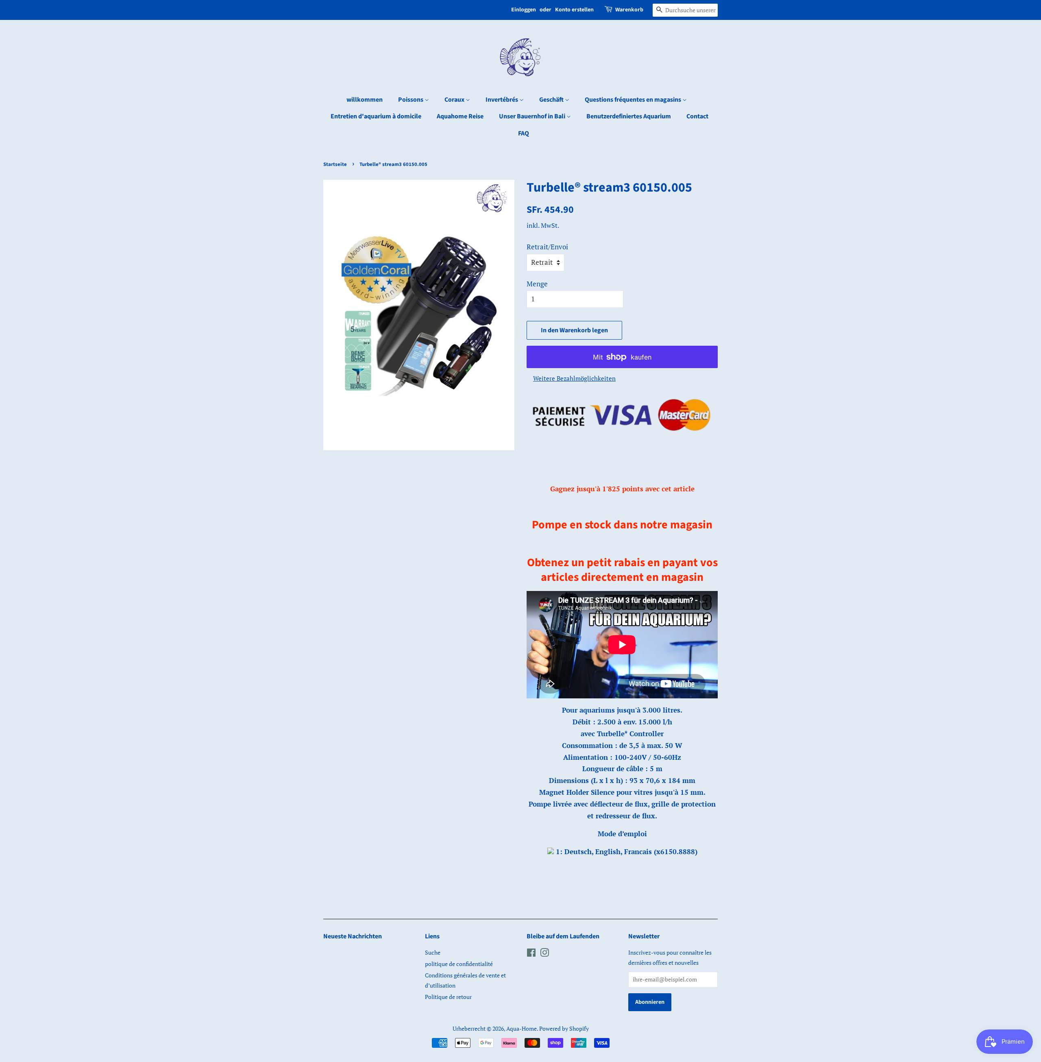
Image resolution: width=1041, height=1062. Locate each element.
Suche (432, 952)
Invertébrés (502, 99)
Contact (697, 116)
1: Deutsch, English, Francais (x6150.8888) (625, 851)
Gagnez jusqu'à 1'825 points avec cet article (622, 488)
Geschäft (552, 99)
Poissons (411, 99)
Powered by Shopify (564, 1028)
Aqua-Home (521, 1028)
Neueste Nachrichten (352, 936)
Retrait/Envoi (547, 246)
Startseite (335, 164)
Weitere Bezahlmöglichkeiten (574, 378)
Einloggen (523, 10)
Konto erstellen (574, 10)
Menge (537, 283)
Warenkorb (629, 10)
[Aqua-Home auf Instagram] (544, 954)
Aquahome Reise (460, 116)
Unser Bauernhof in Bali (532, 116)
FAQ (523, 133)
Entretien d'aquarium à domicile (376, 116)
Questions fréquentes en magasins (633, 99)
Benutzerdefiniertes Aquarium (628, 116)
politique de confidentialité (459, 964)
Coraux (455, 99)
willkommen (364, 99)
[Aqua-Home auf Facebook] (531, 954)
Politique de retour (448, 997)
